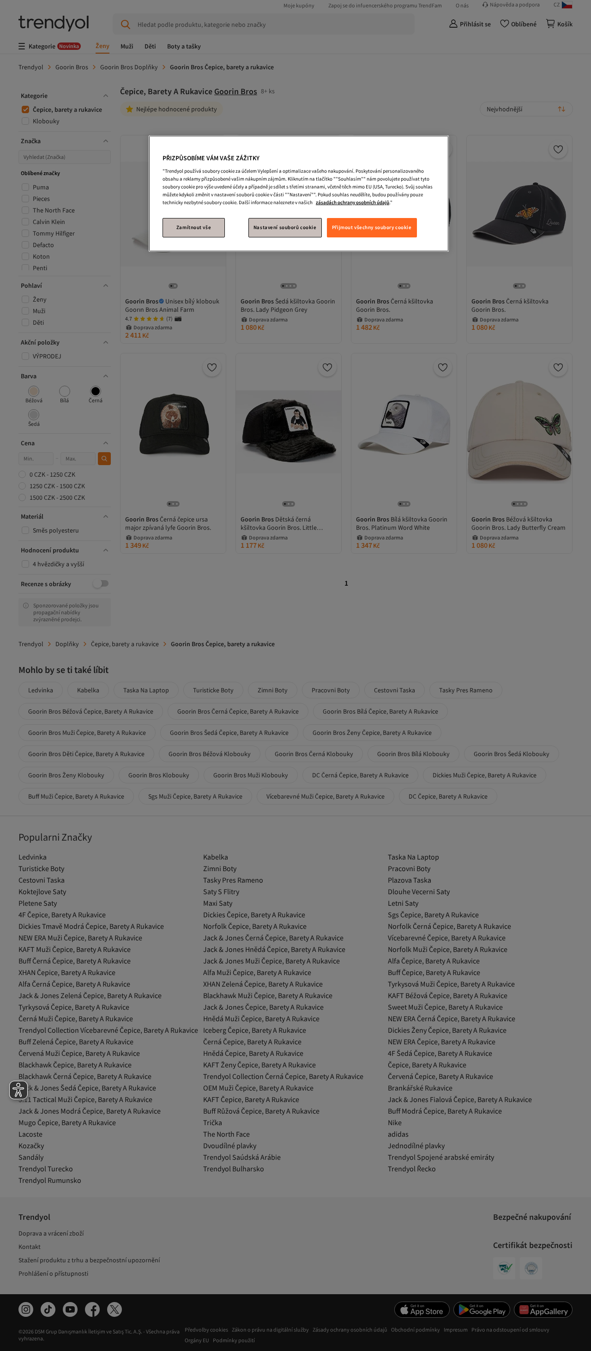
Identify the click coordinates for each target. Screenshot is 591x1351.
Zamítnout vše (193, 227)
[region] (299, 193)
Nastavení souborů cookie (285, 227)
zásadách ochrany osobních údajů (352, 202)
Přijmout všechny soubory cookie (372, 227)
